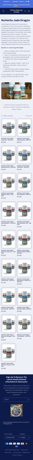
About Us (7, 423)
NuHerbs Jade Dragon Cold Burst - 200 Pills (23, 166)
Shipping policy (26, 452)
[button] (3, 11)
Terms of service (17, 452)
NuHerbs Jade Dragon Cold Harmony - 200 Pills (24, 139)
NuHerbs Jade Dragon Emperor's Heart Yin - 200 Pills (8, 252)
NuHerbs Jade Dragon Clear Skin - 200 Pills (7, 139)
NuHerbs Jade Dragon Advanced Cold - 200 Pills (8, 166)
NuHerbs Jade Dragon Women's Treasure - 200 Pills (8, 365)
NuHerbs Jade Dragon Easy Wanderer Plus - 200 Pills (24, 223)
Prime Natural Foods (14, 449)
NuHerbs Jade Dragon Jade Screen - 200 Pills (7, 279)
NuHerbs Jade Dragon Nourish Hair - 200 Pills (7, 308)
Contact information (17, 455)
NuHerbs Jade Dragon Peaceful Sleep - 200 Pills (24, 308)
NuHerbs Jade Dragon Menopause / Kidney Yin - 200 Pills (24, 280)
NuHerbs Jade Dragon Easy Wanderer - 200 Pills (8, 222)
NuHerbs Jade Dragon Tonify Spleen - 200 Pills (24, 335)
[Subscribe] (28, 400)
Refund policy (24, 449)
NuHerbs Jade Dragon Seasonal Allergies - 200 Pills (8, 336)
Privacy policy (8, 452)
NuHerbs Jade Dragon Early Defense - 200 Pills (24, 193)
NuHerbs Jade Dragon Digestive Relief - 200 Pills (7, 194)
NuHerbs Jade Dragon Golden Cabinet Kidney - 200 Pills (24, 252)
